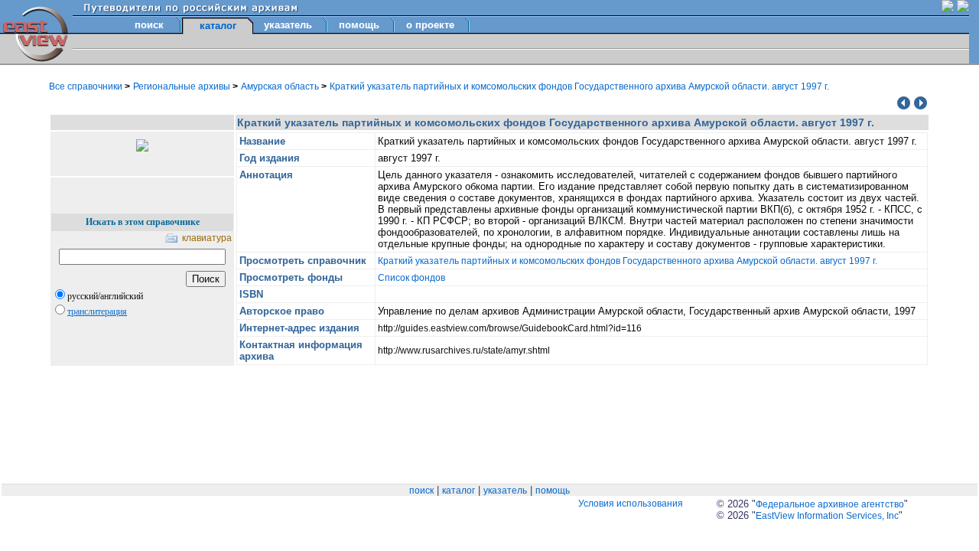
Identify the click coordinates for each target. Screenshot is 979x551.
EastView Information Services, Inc (827, 515)
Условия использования (630, 503)
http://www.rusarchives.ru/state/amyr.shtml (464, 350)
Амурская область (281, 86)
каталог (458, 490)
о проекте (430, 25)
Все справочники (87, 86)
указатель (288, 25)
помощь (359, 25)
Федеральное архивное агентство (830, 504)
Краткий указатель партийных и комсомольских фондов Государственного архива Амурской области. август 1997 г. (579, 86)
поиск (149, 25)
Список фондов (411, 277)
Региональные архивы (183, 86)
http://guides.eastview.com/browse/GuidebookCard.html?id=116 (510, 328)
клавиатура (207, 238)
